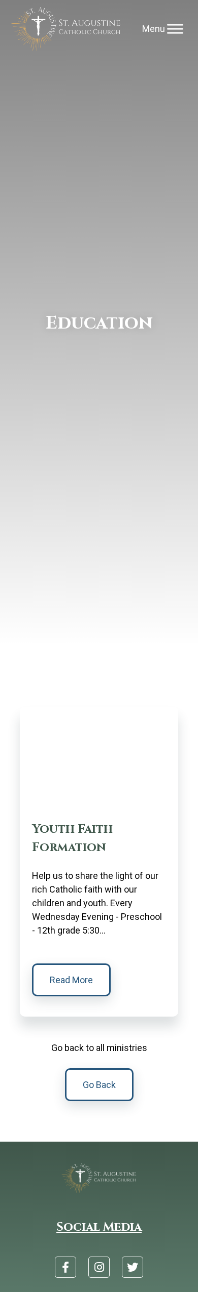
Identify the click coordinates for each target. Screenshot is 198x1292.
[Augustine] (66, 29)
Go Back (99, 1084)
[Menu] (175, 29)
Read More (71, 980)
